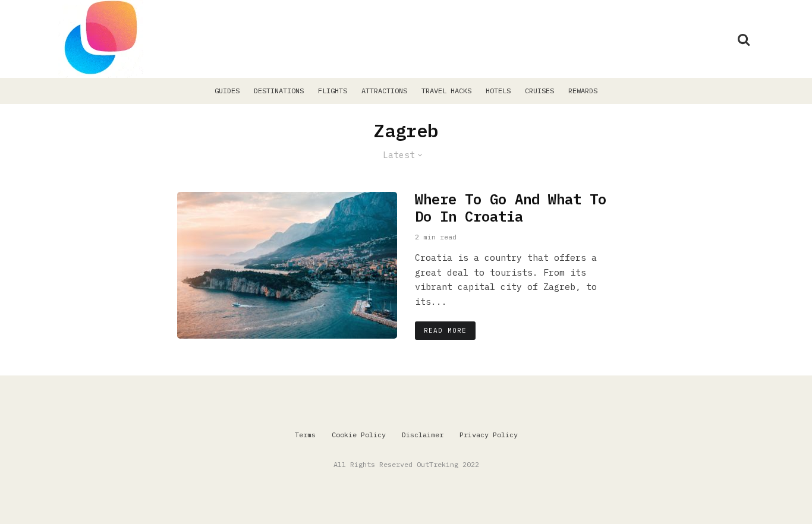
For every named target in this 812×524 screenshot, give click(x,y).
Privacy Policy (488, 434)
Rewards (582, 90)
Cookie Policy (359, 434)
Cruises (539, 90)
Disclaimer (422, 434)
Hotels (498, 90)
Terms (305, 434)
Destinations (279, 90)
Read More (445, 330)
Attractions (384, 90)
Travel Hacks (446, 90)
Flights (332, 90)
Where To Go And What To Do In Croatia (510, 208)
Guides (227, 90)
